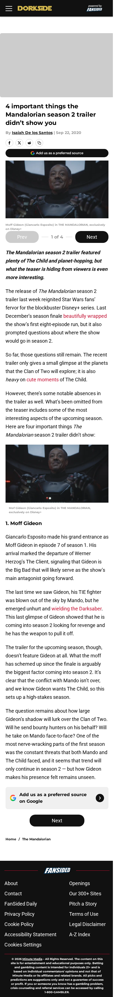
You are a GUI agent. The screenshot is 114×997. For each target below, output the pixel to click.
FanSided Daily (20, 904)
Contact (13, 893)
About (11, 883)
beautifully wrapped (85, 316)
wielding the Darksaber (76, 609)
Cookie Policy (19, 924)
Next (92, 237)
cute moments (43, 379)
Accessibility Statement (30, 934)
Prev (22, 237)
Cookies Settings (23, 945)
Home (11, 839)
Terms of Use (84, 914)
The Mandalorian (36, 839)
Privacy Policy (19, 914)
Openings (79, 883)
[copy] (39, 143)
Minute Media (32, 959)
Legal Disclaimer (87, 924)
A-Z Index (79, 934)
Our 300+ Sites (85, 893)
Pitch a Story (83, 904)
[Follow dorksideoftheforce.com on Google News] (100, 798)
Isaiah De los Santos (32, 132)
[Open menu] (9, 8)
